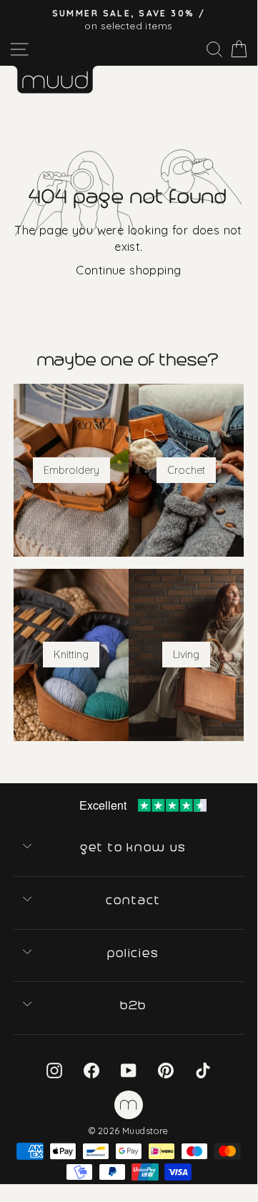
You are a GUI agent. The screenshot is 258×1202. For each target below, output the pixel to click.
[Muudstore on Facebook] (91, 1069)
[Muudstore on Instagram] (54, 1069)
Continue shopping (128, 269)
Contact (134, 900)
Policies (134, 953)
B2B (134, 1005)
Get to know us (134, 847)
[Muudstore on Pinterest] (166, 1069)
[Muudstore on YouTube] (129, 1069)
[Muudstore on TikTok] (203, 1069)
